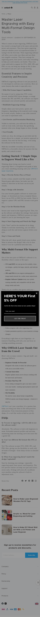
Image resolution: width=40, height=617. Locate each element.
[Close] (36, 293)
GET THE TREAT (20, 318)
